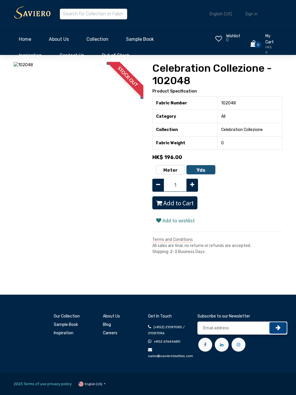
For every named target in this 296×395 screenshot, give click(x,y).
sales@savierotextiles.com (170, 356)
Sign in (251, 14)
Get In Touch (160, 316)
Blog (107, 324)
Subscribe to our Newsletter (223, 316)
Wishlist (233, 36)
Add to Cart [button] (178, 203)
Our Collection (67, 316)
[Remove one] (158, 185)
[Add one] (192, 185)
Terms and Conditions (172, 239)
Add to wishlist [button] (178, 220)
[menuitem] (25, 41)
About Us (111, 316)
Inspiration (63, 333)
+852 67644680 (167, 341)
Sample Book (66, 324)
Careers (110, 333)
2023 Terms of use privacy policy (43, 384)
